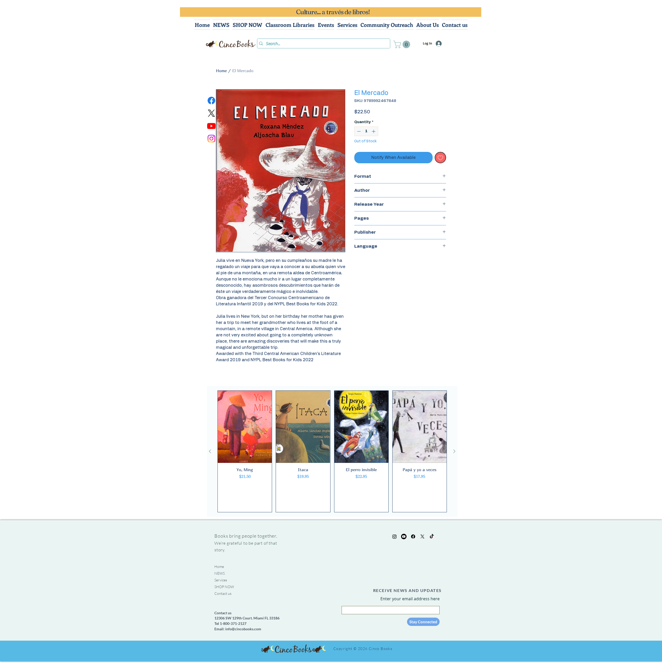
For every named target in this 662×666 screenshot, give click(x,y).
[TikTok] (431, 536)
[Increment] (374, 131)
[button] (402, 44)
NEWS (219, 573)
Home (221, 70)
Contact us (222, 593)
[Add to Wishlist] (440, 157)
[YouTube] (404, 536)
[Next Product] (454, 451)
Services (220, 580)
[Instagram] (211, 139)
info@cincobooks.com (243, 629)
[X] (211, 113)
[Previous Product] (210, 451)
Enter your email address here (410, 599)
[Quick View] (245, 427)
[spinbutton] (366, 131)
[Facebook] (211, 100)
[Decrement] (358, 131)
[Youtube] (211, 126)
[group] (332, 451)
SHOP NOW (224, 586)
